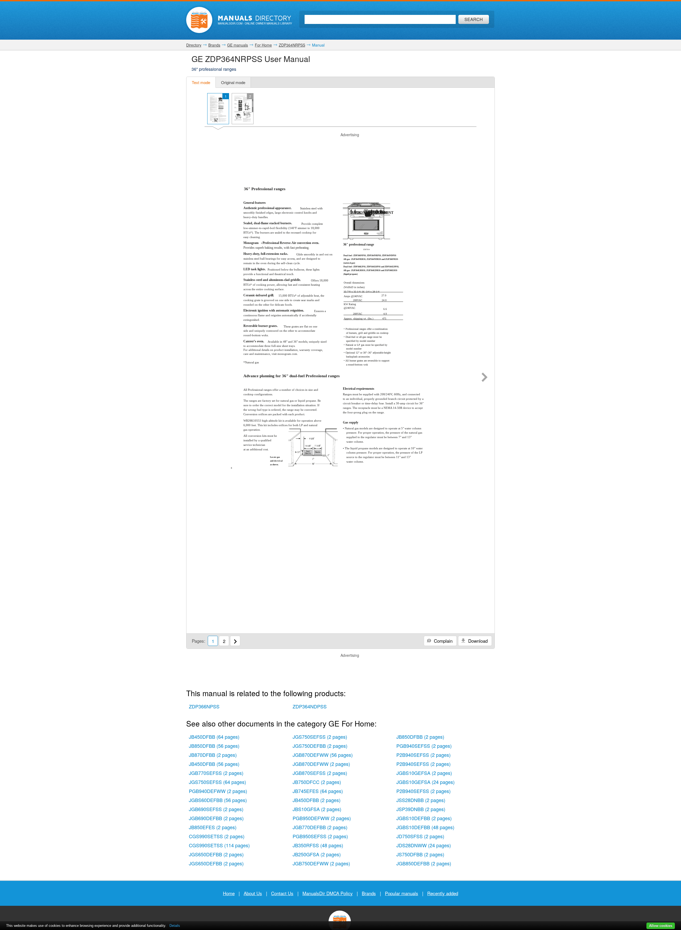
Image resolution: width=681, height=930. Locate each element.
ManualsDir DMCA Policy (327, 893)
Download (477, 640)
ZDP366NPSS (204, 706)
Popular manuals (401, 893)
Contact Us (282, 893)
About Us (253, 893)
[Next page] (484, 378)
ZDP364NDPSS (310, 706)
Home (229, 893)
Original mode (233, 82)
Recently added (442, 893)
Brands (369, 893)
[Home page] (199, 20)
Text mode (201, 82)
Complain (442, 640)
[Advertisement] (340, 144)
